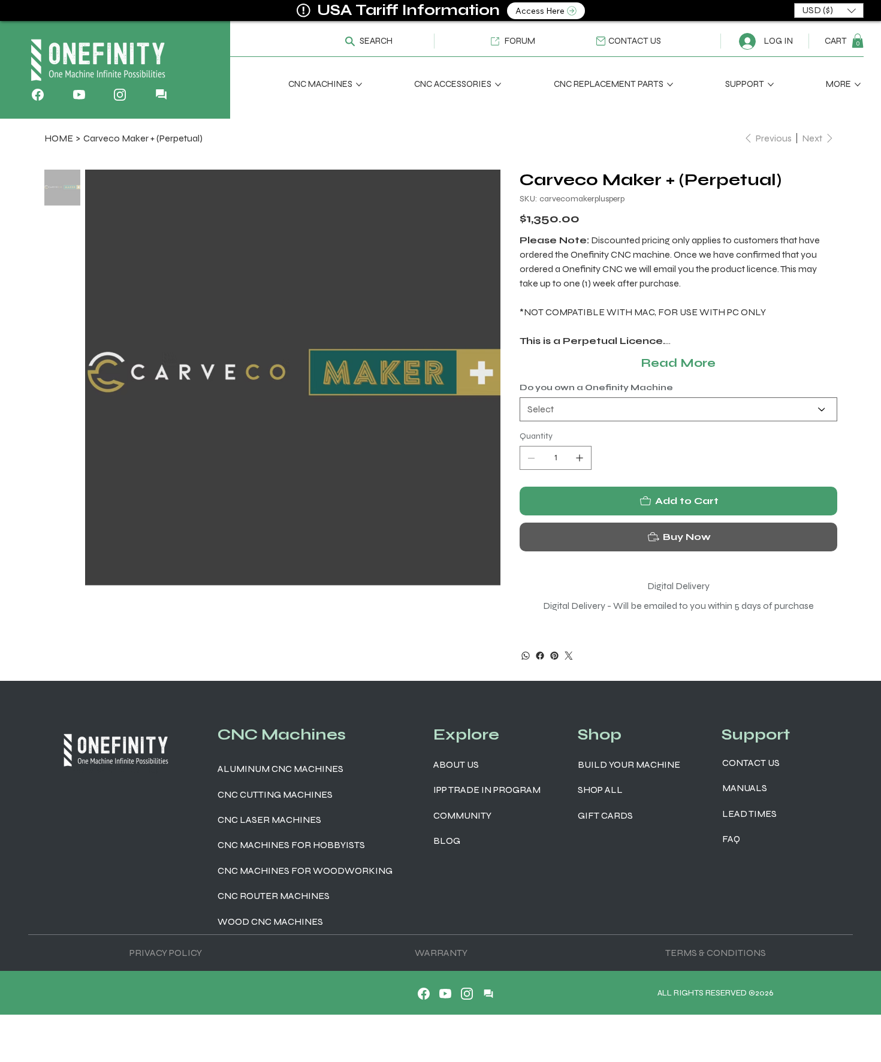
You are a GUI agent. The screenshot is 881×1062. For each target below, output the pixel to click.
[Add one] (580, 458)
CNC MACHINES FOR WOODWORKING (305, 870)
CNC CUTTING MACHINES (275, 794)
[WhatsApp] (526, 656)
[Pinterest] (554, 656)
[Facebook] (540, 656)
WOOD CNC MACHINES (270, 921)
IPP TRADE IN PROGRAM (487, 789)
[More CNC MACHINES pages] (359, 85)
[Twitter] (569, 656)
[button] (363, 41)
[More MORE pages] (858, 85)
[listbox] (829, 10)
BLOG (446, 840)
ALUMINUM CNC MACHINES (280, 768)
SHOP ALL (600, 789)
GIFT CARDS (605, 815)
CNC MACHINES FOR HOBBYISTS (291, 844)
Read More (678, 362)
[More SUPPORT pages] (771, 85)
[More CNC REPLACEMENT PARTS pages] (670, 85)
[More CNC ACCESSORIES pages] (498, 85)
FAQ (731, 838)
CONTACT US (751, 762)
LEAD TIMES (749, 813)
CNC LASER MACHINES (269, 819)
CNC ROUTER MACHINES (274, 895)
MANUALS (744, 788)
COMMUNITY (462, 815)
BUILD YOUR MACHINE (629, 764)
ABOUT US (456, 764)
